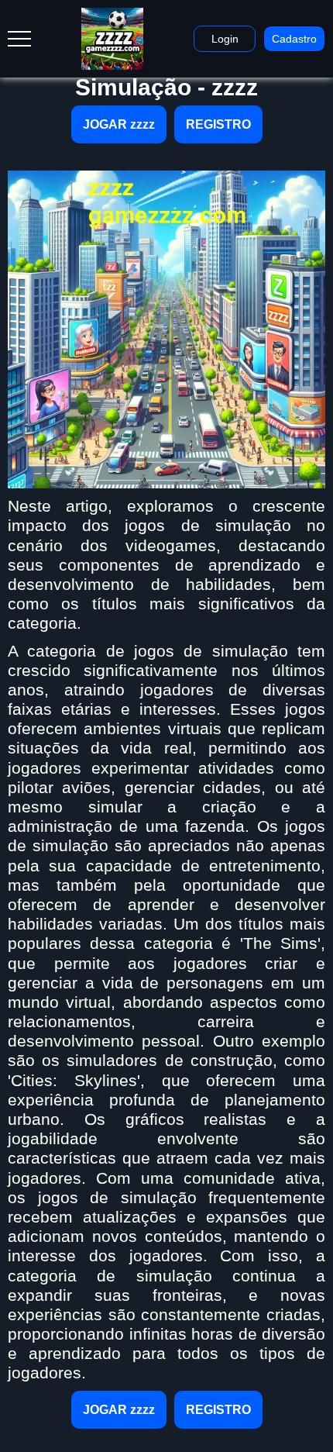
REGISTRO (218, 124)
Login (225, 39)
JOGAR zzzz (119, 124)
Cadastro (294, 39)
